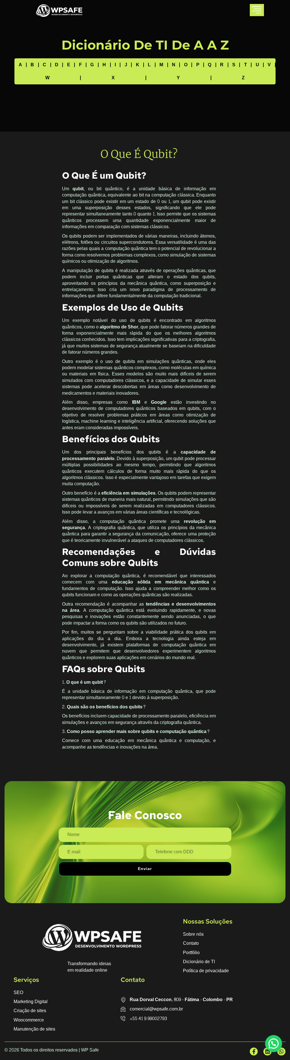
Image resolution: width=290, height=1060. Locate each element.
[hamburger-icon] (257, 10)
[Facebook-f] (254, 1052)
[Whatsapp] (281, 1052)
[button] (273, 1043)
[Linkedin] (267, 1052)
